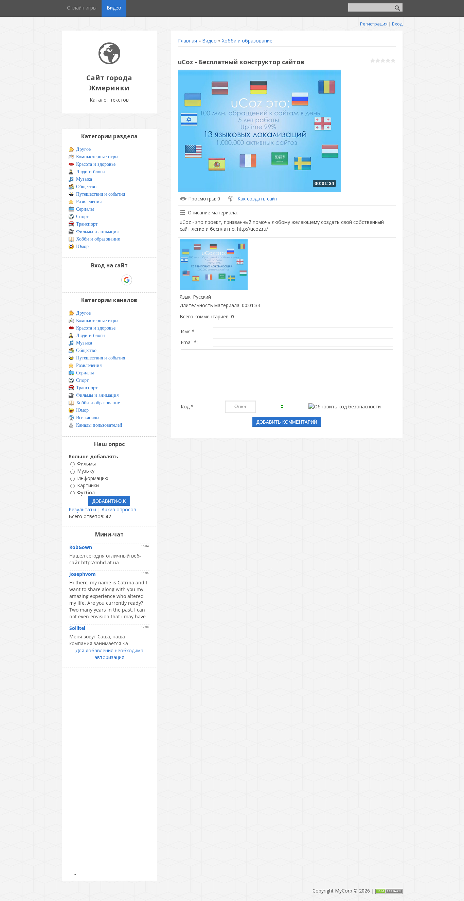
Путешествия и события (100, 194)
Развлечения (89, 201)
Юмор (82, 246)
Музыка (84, 179)
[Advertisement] (111, 773)
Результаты (82, 509)
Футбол (86, 492)
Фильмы (86, 463)
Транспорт (86, 224)
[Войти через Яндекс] (115, 280)
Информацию (92, 478)
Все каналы (87, 417)
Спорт (82, 216)
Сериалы (85, 209)
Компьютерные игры (97, 156)
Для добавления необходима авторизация (109, 653)
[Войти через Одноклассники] (138, 280)
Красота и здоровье (95, 164)
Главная (187, 40)
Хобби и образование (247, 40)
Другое (83, 149)
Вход (397, 24)
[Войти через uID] (80, 280)
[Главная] (109, 62)
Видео (209, 40)
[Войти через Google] (126, 280)
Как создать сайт (257, 198)
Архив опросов (119, 509)
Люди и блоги (90, 171)
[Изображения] (214, 264)
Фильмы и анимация (97, 231)
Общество (86, 186)
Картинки (88, 485)
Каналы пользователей (99, 425)
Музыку (85, 471)
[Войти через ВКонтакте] (92, 280)
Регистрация (374, 24)
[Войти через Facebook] (103, 280)
